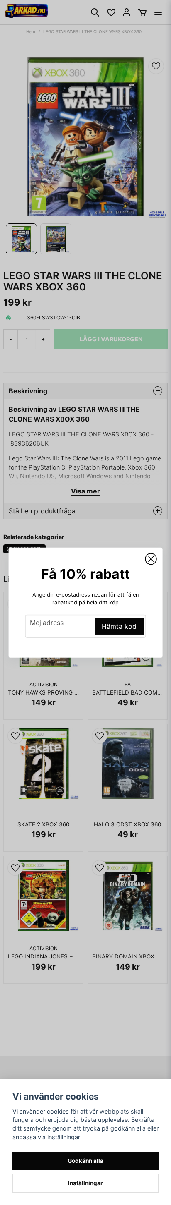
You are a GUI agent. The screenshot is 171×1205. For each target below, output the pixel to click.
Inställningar (85, 1183)
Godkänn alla (85, 1160)
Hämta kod (119, 626)
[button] (150, 558)
